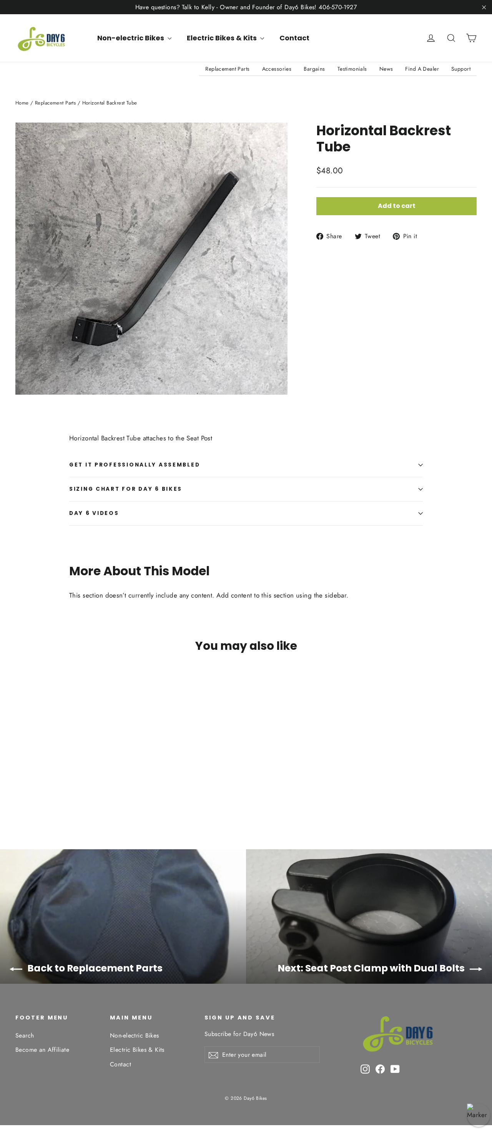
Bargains (314, 69)
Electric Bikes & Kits (222, 38)
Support (460, 69)
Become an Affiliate (42, 1049)
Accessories (277, 69)
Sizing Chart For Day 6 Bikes (125, 489)
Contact (294, 38)
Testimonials (352, 69)
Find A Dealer (422, 69)
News (386, 69)
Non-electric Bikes (131, 38)
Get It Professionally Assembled (134, 464)
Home (22, 102)
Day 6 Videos (94, 513)
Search (24, 1035)
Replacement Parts (227, 69)
